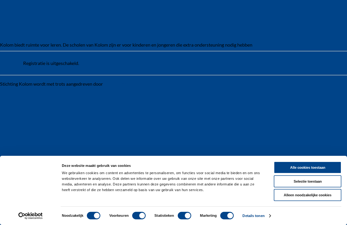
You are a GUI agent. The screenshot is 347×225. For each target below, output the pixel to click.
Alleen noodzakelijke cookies (307, 195)
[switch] (139, 215)
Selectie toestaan (308, 181)
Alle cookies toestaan (307, 167)
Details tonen (253, 216)
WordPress (115, 84)
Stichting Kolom (62, 20)
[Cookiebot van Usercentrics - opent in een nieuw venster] (30, 215)
